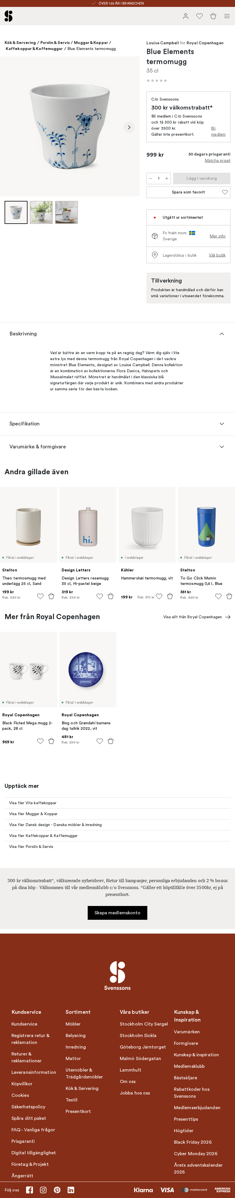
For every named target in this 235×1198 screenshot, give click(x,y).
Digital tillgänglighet (33, 1152)
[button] (156, 80)
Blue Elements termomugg (91, 49)
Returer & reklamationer (26, 1057)
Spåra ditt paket (28, 1118)
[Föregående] (10, 127)
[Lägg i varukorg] (51, 596)
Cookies (20, 1095)
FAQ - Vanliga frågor (33, 1129)
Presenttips (186, 1119)
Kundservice (24, 1024)
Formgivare (186, 1043)
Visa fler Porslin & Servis (31, 846)
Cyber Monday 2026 (196, 1153)
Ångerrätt (22, 1175)
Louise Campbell (162, 43)
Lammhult (130, 1070)
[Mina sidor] (186, 16)
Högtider (183, 1130)
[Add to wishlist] (40, 596)
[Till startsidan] (9, 16)
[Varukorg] (213, 16)
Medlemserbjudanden (197, 1107)
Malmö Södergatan (140, 1058)
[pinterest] (57, 1190)
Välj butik (217, 255)
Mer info (218, 236)
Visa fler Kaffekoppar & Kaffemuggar (43, 836)
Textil (72, 1100)
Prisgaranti (23, 1141)
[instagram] (43, 1190)
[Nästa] (129, 127)
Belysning (76, 1035)
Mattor (73, 1058)
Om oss (128, 1081)
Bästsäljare (185, 1077)
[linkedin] (70, 1190)
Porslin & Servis (55, 42)
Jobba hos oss (135, 1093)
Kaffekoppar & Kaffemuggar (34, 48)
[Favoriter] (199, 16)
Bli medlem (218, 131)
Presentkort (78, 1111)
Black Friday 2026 (193, 1142)
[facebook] (29, 1190)
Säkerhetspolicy (28, 1106)
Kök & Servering (20, 42)
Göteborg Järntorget (143, 1047)
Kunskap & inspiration (196, 1054)
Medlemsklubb (189, 1066)
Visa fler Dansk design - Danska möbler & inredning (55, 825)
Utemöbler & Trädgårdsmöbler (84, 1074)
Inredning (76, 1047)
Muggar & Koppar (91, 42)
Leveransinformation (33, 1072)
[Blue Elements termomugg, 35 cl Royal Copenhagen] (70, 126)
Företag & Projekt (30, 1164)
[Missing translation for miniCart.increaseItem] (167, 178)
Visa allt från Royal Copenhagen (192, 617)
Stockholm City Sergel (144, 1024)
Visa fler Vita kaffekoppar (33, 803)
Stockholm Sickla (138, 1035)
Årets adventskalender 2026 (198, 1169)
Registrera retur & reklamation (30, 1039)
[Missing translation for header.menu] (227, 16)
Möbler (73, 1024)
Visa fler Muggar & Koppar (33, 814)
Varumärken (187, 1031)
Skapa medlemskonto (118, 912)
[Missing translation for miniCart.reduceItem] (150, 178)
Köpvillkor (21, 1083)
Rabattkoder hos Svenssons (192, 1093)
